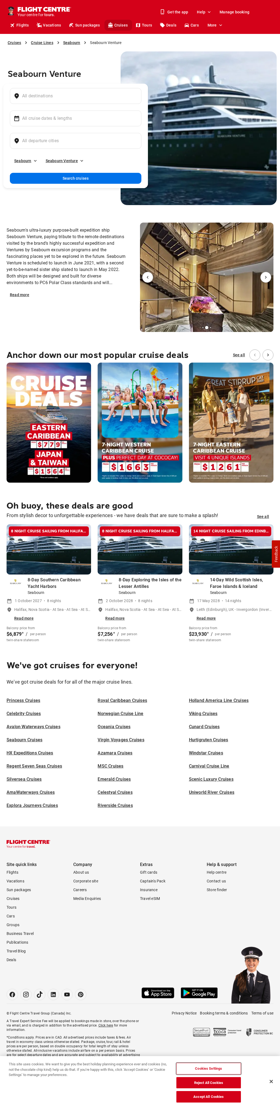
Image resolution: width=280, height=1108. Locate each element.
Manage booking (234, 12)
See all (239, 355)
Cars (195, 25)
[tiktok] (39, 994)
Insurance (149, 890)
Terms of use (262, 1013)
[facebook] (12, 994)
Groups (13, 925)
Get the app (177, 12)
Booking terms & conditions (224, 1013)
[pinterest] (80, 994)
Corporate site (85, 881)
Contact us (216, 881)
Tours (147, 25)
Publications (17, 942)
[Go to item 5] (212, 327)
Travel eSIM (150, 898)
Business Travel (20, 933)
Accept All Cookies (208, 1097)
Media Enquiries (87, 898)
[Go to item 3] (207, 328)
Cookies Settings (208, 1068)
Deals (171, 25)
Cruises (121, 25)
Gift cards (148, 872)
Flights (22, 25)
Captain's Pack (152, 881)
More (212, 25)
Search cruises (76, 178)
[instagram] (26, 994)
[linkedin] (53, 994)
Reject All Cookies (208, 1083)
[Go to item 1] (200, 327)
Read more (19, 295)
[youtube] (67, 994)
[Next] (265, 277)
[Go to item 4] (210, 327)
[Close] (271, 1081)
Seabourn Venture (62, 161)
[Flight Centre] (28, 844)
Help (201, 12)
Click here (105, 1025)
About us (81, 872)
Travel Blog (16, 951)
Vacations (52, 25)
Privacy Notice (184, 1013)
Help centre (216, 872)
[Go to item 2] (203, 327)
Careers (80, 890)
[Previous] (147, 277)
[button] (276, 554)
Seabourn (22, 161)
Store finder (217, 890)
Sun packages (87, 25)
